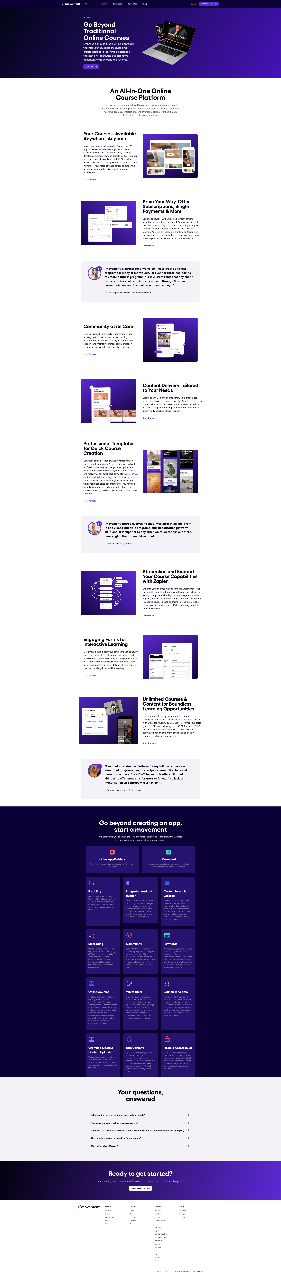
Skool (156, 1224)
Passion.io (158, 1211)
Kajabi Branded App (161, 1234)
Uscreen (157, 1244)
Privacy (159, 1271)
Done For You (109, 1217)
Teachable (158, 1227)
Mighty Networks (160, 1221)
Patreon (157, 1257)
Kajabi (157, 1231)
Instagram (182, 1214)
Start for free (89, 179)
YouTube (182, 1217)
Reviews (132, 1217)
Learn (132, 1211)
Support (132, 1214)
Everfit (157, 1254)
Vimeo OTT (158, 1241)
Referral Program (111, 1224)
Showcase (108, 1211)
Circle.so (157, 1217)
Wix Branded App (160, 1237)
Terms (166, 1271)
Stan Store (158, 1214)
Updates (133, 1221)
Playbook (158, 1247)
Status (107, 1221)
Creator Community (136, 1224)
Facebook (182, 1211)
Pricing (107, 1214)
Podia (157, 1261)
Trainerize (158, 1251)
